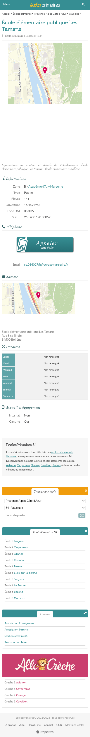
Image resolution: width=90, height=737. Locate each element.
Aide (21, 724)
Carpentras (23, 465)
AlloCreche (45, 665)
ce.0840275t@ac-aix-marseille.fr (46, 264)
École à (14, 541)
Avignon (11, 465)
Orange (35, 465)
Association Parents (16, 629)
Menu (6, 4)
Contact (48, 724)
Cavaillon (46, 465)
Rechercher (83, 4)
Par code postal (15, 515)
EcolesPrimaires (45, 5)
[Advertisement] (45, 132)
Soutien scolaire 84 (16, 636)
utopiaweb (45, 732)
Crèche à (15, 682)
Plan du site (34, 724)
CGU (59, 724)
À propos (10, 724)
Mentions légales (74, 724)
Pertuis (56, 465)
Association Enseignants (19, 623)
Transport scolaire (16, 642)
